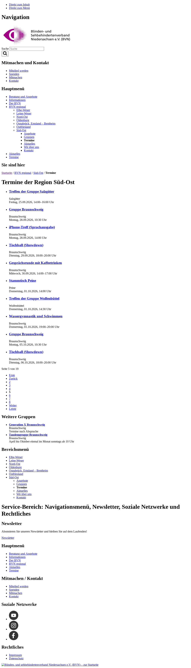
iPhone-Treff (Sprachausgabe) (32, 227)
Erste (12, 375)
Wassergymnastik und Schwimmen (35, 316)
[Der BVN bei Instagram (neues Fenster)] (13, 629)
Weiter (13, 405)
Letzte (12, 408)
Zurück (13, 378)
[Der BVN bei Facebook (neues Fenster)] (13, 639)
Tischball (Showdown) (26, 245)
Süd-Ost (38, 172)
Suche (5, 48)
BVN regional (22, 172)
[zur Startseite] (49, 664)
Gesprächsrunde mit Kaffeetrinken (35, 263)
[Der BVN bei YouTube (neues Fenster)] (13, 619)
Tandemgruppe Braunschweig (28, 434)
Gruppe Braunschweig (26, 209)
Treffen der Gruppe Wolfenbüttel (34, 298)
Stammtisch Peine (22, 280)
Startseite (6, 172)
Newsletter (7, 537)
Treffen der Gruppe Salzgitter (31, 191)
